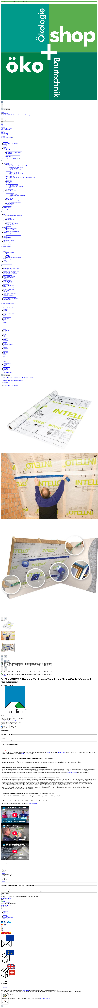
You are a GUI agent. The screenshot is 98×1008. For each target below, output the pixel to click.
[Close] (2, 659)
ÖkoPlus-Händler (25, 753)
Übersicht (3, 115)
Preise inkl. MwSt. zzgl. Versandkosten (9, 720)
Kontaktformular (61, 752)
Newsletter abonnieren (6, 1)
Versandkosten (25, 990)
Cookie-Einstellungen (8, 917)
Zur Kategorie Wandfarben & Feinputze (10, 158)
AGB (4, 912)
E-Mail (48, 752)
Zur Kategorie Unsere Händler (8, 303)
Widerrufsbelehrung (7, 913)
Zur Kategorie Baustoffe (6, 137)
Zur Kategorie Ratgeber (6, 264)
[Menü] (2, 102)
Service (5, 987)
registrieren (5, 113)
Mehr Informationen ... (45, 998)
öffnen (3, 873)
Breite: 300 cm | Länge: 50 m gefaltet (10, 727)
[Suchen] (2, 104)
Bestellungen (28, 115)
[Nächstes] (5, 618)
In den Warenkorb (4, 730)
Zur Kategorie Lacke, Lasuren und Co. (10, 209)
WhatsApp (6, 902)
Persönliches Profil (9, 115)
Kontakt (5, 915)
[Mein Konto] (2, 107)
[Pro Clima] (15, 714)
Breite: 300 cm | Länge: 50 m (9, 726)
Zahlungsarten (21, 115)
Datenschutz (6, 916)
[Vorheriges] (2, 618)
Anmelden (3, 112)
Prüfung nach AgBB (72, 772)
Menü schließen (6, 109)
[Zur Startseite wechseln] (49, 100)
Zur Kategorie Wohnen (6, 246)
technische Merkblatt (32, 803)
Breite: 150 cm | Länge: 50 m (9, 725)
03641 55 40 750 (6, 905)
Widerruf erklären (7, 919)
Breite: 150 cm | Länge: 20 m (9, 723)
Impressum (5, 911)
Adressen (16, 115)
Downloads (3, 675)
